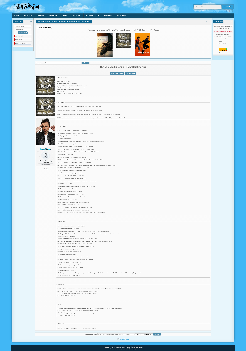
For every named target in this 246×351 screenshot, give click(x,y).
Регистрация (18, 39)
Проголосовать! (223, 52)
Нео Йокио (67, 162)
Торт (61, 154)
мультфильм (70, 89)
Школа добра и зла (65, 133)
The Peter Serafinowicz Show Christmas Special (105, 289)
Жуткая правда (64, 157)
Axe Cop (74, 257)
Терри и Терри (64, 259)
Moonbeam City (77, 238)
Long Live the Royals (91, 241)
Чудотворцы (65, 149)
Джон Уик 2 (63, 167)
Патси (62, 243)
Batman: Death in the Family (83, 231)
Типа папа (63, 194)
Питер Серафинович (117, 73)
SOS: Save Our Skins (83, 246)
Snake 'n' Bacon (73, 262)
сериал (84, 130)
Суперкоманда (64, 249)
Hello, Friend (63, 265)
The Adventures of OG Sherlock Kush (70, 181)
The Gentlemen (76, 130)
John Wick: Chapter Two (74, 167)
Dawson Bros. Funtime (66, 254)
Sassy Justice (64, 141)
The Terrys (72, 259)
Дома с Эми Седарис (66, 160)
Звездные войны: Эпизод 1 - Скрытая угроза (73, 273)
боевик (77, 89)
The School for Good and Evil (80, 133)
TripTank (69, 191)
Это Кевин (63, 197)
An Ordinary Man (77, 170)
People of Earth (73, 178)
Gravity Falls (76, 207)
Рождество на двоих (66, 146)
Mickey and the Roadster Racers (88, 165)
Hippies (67, 270)
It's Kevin (70, 197)
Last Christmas (78, 146)
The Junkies (63, 267)
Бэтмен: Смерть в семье (67, 231)
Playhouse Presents (74, 210)
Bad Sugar (73, 202)
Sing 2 (70, 228)
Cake (65, 154)
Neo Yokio (74, 162)
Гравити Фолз (68, 207)
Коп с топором (66, 257)
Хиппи (62, 270)
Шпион (62, 183)
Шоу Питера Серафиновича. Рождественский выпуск (75, 289)
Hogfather (63, 138)
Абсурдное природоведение (72, 293)
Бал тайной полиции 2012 (67, 212)
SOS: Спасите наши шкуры (68, 246)
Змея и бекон (64, 262)
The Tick (69, 175)
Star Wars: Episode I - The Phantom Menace (99, 273)
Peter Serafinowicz (130, 73)
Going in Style (73, 173)
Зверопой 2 (63, 228)
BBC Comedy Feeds (67, 204)
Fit (61, 199)
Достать (227, 6)
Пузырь (62, 136)
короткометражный (75, 141)
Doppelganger (64, 275)
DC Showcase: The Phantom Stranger (94, 234)
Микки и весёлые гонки (70, 165)
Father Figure (71, 194)
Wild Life (62, 144)
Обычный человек (65, 170)
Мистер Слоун (64, 189)
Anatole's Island (64, 251)
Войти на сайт (19, 36)
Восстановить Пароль (21, 43)
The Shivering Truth (76, 157)
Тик (65, 175)
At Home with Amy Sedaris (81, 160)
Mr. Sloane (73, 189)
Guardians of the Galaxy (79, 186)
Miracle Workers (75, 149)
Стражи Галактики (65, 186)
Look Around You (86, 293)
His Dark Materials (79, 152)
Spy (67, 183)
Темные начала (68, 152)
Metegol (72, 249)
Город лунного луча (66, 238)
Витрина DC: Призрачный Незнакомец (71, 234)
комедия (63, 89)
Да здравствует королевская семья (74, 241)
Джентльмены (66, 130)
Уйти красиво (64, 173)
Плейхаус (65, 210)
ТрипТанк (63, 191)
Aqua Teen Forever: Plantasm (68, 226)
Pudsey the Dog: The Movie (72, 243)
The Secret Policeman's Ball (84, 212)
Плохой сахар (64, 202)
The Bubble (69, 136)
